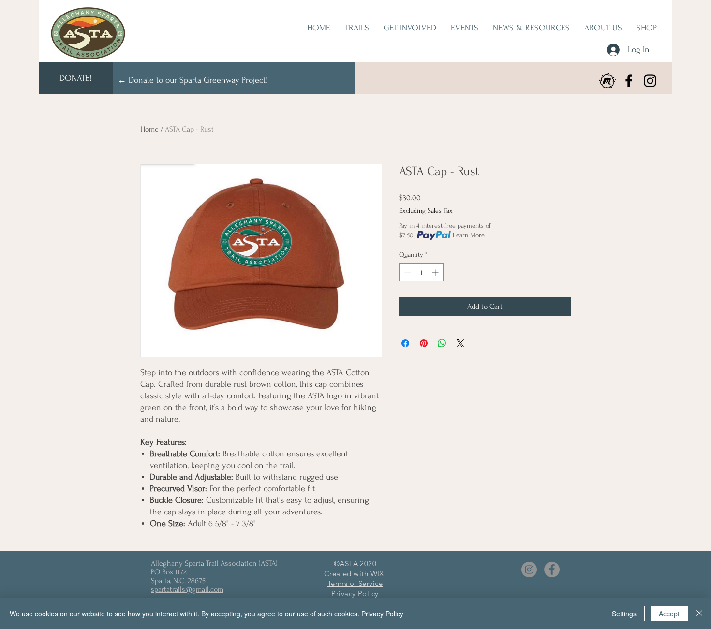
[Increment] (436, 272)
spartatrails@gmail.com (187, 589)
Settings (624, 613)
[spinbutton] (421, 272)
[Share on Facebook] (405, 343)
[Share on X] (460, 343)
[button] (410, 28)
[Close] (699, 613)
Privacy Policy (382, 613)
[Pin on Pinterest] (424, 343)
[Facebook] (629, 81)
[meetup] (607, 81)
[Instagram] (650, 81)
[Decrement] (406, 272)
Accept (669, 613)
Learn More (469, 235)
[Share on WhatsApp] (442, 343)
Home (149, 129)
